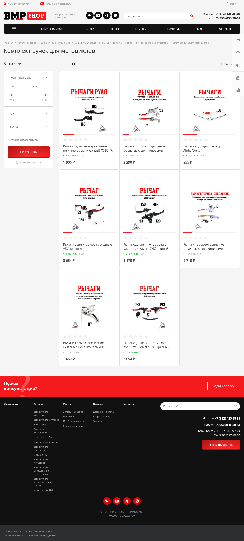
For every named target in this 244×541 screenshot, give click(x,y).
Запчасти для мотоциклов (41, 413)
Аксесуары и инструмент (40, 431)
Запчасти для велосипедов (41, 448)
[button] (68, 134)
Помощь (98, 403)
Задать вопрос (224, 386)
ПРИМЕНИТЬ (28, 152)
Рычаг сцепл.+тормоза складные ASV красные (87, 246)
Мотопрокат (70, 416)
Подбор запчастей (73, 421)
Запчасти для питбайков (41, 461)
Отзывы (97, 421)
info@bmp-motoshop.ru (58, 3)
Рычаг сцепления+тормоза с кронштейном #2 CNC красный (146, 345)
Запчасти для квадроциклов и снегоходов (43, 482)
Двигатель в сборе (44, 437)
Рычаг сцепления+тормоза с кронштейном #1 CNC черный (145, 246)
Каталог (38, 403)
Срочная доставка (73, 426)
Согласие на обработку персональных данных (30, 535)
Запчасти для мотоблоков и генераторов (41, 471)
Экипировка (40, 424)
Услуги (67, 403)
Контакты (128, 403)
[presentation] (60, 110)
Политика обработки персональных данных (28, 531)
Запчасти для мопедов (46, 442)
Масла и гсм (40, 454)
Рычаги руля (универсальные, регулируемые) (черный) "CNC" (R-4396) (88, 150)
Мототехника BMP (44, 490)
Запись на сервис (73, 411)
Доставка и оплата (103, 411)
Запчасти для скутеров (46, 419)
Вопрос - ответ (101, 416)
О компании (11, 403)
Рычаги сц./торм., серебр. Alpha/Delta (202, 148)
